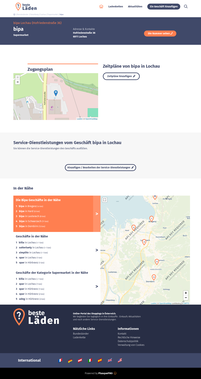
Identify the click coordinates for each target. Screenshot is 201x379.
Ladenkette (79, 337)
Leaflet (79, 118)
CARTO (186, 303)
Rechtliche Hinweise (129, 337)
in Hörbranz (29, 262)
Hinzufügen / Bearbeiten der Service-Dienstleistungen (99, 167)
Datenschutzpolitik (128, 341)
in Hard (26, 211)
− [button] (18, 82)
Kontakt (122, 333)
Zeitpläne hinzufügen (119, 76)
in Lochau (27, 242)
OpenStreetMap (91, 118)
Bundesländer (81, 333)
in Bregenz (28, 206)
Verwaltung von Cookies (131, 344)
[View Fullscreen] (104, 199)
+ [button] (18, 77)
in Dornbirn (29, 226)
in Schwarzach (30, 221)
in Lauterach (29, 216)
